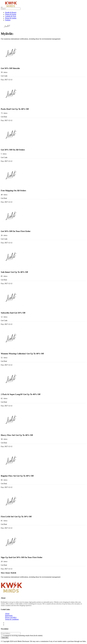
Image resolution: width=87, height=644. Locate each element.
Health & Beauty (10, 12)
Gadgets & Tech (10, 16)
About (7, 613)
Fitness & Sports (10, 14)
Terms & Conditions (12, 619)
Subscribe (5, 637)
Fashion (7, 20)
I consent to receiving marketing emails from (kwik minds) (22, 635)
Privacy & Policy (11, 617)
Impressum (8, 615)
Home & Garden (10, 18)
